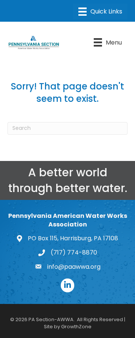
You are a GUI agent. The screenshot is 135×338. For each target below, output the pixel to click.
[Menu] (100, 11)
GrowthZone (76, 326)
